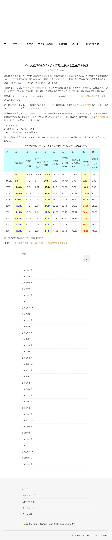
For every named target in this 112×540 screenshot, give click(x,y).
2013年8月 (27, 314)
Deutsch (43, 523)
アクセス (76, 43)
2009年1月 (27, 445)
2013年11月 (28, 307)
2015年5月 (27, 282)
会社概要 (62, 43)
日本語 (72, 523)
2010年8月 (27, 382)
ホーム (16, 43)
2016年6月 (27, 276)
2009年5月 (27, 433)
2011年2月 (27, 376)
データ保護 (27, 514)
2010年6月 (27, 389)
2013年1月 (27, 332)
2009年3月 (27, 439)
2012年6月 (27, 351)
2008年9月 (27, 464)
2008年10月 (28, 458)
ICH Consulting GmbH (41, 17)
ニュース (29, 43)
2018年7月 (27, 270)
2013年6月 (27, 326)
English (60, 523)
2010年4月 (27, 401)
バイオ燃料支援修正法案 (56, 243)
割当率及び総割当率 (90, 96)
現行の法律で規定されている (37, 87)
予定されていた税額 (81, 104)
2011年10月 (28, 364)
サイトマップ (28, 495)
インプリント (28, 507)
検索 (24, 253)
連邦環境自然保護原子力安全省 (28, 243)
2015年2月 (27, 295)
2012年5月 (27, 357)
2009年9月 (27, 426)
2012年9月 (27, 339)
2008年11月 (28, 451)
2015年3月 (27, 289)
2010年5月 (27, 395)
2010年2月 (27, 407)
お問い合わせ (92, 43)
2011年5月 (27, 370)
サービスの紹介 (46, 43)
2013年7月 (27, 320)
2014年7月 (27, 301)
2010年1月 (27, 414)
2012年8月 (27, 345)
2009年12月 (28, 420)
